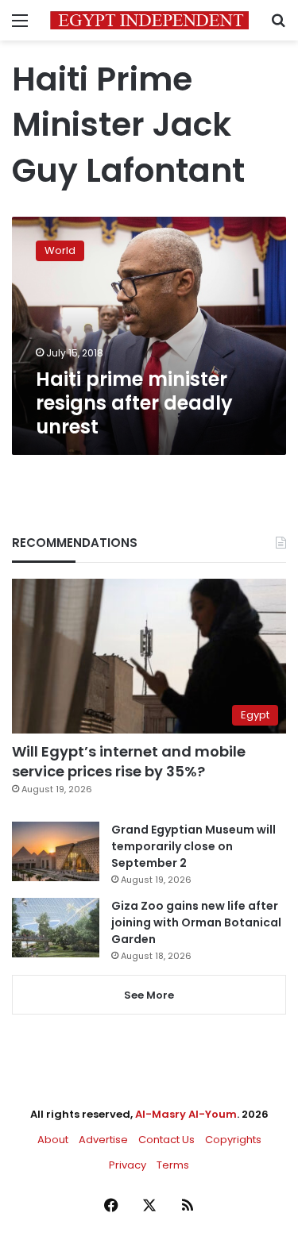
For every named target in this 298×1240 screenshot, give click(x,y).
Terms (173, 1165)
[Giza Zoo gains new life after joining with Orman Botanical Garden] (55, 927)
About (52, 1139)
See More (149, 995)
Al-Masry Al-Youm (186, 1114)
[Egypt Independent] (149, 20)
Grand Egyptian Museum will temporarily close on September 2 (193, 846)
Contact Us (166, 1139)
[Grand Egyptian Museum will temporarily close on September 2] (55, 851)
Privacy (127, 1165)
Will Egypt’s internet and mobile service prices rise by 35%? (129, 761)
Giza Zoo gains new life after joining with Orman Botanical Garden (196, 922)
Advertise (103, 1139)
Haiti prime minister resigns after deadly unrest (134, 403)
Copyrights (233, 1139)
